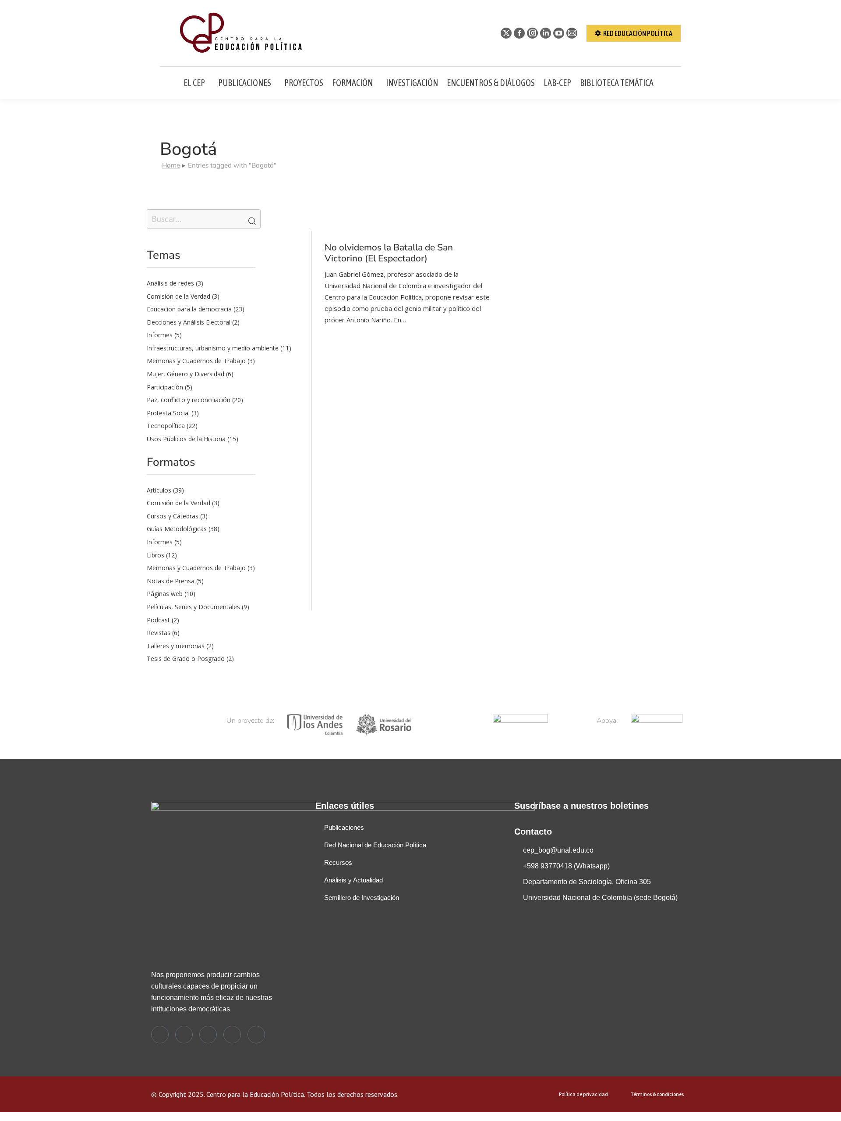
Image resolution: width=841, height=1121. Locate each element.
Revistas (158, 632)
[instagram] (208, 1034)
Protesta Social (168, 413)
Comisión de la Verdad (178, 296)
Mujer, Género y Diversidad (185, 374)
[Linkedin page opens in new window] (545, 33)
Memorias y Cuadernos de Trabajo (196, 361)
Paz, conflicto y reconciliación (188, 400)
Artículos (159, 490)
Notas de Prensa (170, 581)
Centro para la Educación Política (255, 1094)
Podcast (158, 620)
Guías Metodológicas (177, 529)
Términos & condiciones (657, 1094)
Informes (160, 335)
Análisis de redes (170, 283)
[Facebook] (184, 1034)
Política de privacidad (583, 1094)
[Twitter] (160, 1034)
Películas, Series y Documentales (193, 607)
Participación (165, 387)
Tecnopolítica (166, 425)
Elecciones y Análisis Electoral (188, 322)
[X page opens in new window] (506, 33)
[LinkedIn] (232, 1034)
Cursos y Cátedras (172, 516)
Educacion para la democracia (189, 309)
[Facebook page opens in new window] (519, 33)
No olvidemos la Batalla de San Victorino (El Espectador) (389, 252)
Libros (155, 555)
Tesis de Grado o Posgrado (186, 658)
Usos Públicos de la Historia (186, 439)
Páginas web (165, 593)
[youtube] (256, 1034)
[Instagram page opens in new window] (532, 33)
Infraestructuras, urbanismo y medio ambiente (213, 348)
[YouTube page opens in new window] (558, 33)
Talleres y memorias (176, 646)
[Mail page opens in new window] (571, 33)
